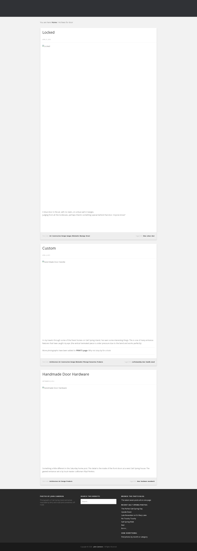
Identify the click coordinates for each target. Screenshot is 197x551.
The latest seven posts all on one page (136, 500)
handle (148, 362)
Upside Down (126, 512)
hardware (144, 481)
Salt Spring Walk (127, 522)
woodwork (151, 481)
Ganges (69, 236)
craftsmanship (137, 362)
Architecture (54, 362)
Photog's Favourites (89, 362)
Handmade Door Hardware (65, 374)
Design (63, 236)
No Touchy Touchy (128, 518)
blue (144, 236)
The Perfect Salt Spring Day (132, 509)
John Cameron (98, 547)
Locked (48, 32)
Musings (82, 236)
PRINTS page (82, 350)
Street (88, 236)
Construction (56, 236)
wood (153, 362)
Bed (122, 525)
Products (100, 362)
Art (51, 236)
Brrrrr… (124, 528)
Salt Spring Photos (58, 8)
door (153, 236)
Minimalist (75, 236)
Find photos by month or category (134, 537)
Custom (49, 248)
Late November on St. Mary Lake (134, 515)
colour (149, 236)
